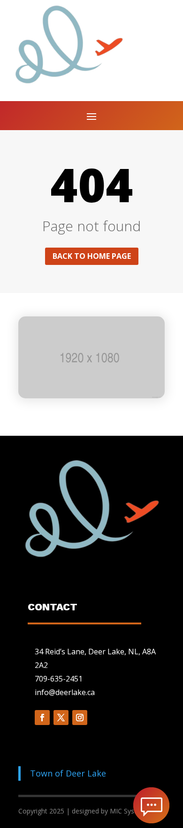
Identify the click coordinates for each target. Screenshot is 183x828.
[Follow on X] (61, 717)
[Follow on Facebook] (42, 717)
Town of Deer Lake (68, 773)
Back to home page (92, 256)
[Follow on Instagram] (79, 717)
